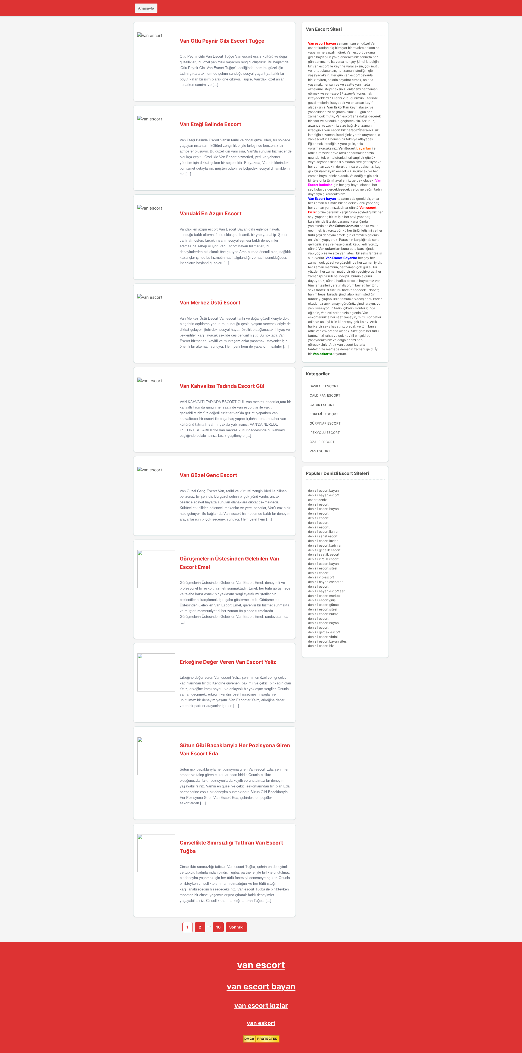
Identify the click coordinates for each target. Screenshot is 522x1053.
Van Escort (347, 148)
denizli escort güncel (324, 605)
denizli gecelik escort (324, 550)
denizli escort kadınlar (324, 545)
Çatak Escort (322, 405)
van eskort (261, 1023)
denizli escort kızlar (323, 541)
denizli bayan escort (323, 495)
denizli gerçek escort (324, 632)
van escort (261, 964)
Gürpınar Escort (325, 423)
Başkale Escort (324, 386)
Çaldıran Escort (325, 395)
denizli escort (318, 504)
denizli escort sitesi (322, 568)
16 (218, 927)
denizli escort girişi (322, 600)
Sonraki (236, 927)
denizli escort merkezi (324, 596)
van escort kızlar (261, 1006)
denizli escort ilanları (323, 531)
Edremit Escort (324, 414)
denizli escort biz (321, 646)
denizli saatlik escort (323, 554)
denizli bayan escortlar (325, 582)
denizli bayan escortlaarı (326, 591)
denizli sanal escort (322, 536)
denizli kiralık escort (323, 559)
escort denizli (318, 500)
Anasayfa (146, 8)
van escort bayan (261, 986)
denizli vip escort (321, 577)
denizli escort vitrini (323, 637)
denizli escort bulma (323, 614)
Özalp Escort (322, 442)
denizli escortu (319, 527)
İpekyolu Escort (325, 433)
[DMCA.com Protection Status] (261, 1041)
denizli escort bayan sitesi (327, 641)
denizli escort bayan (323, 490)
